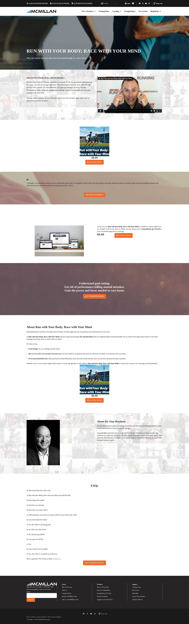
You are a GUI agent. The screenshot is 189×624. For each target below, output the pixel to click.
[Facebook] (139, 3)
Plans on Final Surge (103, 587)
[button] (131, 3)
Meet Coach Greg (67, 587)
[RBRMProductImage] (94, 141)
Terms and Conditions (54, 617)
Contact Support (41, 617)
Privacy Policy (31, 617)
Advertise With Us (137, 599)
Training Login (136, 587)
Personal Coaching (102, 596)
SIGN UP (31, 600)
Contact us (56, 559)
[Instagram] (149, 3)
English (105, 3)
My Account (135, 590)
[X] (142, 3)
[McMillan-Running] (41, 11)
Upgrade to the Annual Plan (104, 599)
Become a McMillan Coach (69, 596)
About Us (64, 590)
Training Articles (66, 593)
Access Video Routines (138, 596)
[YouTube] (146, 3)
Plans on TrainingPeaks (103, 590)
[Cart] (133, 3)
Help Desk (135, 593)
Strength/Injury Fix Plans (104, 593)
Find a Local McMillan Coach (70, 599)
